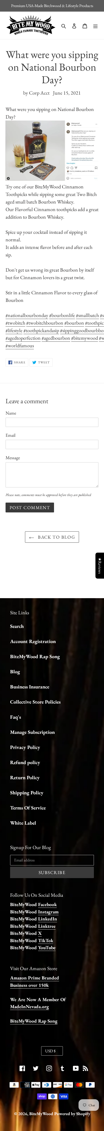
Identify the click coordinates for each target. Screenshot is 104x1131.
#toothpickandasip (41, 330)
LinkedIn (47, 919)
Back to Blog (56, 537)
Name (11, 413)
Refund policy (25, 762)
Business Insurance (29, 686)
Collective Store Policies (35, 702)
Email (10, 435)
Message (13, 457)
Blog (15, 671)
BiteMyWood (41, 1113)
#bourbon (74, 323)
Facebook (47, 904)
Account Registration (33, 641)
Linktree (47, 926)
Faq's (15, 717)
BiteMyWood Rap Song (35, 656)
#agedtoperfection (23, 338)
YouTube (47, 947)
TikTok (45, 940)
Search (17, 626)
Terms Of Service (28, 807)
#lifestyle (14, 330)
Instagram (48, 912)
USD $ (50, 1051)
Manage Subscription (32, 732)
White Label (23, 823)
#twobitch (15, 323)
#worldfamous (20, 345)
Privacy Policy (25, 747)
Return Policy (25, 777)
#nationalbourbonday (27, 315)
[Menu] (95, 25)
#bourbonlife (62, 315)
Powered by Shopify (72, 1113)
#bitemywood (84, 338)
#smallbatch (87, 315)
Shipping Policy (26, 792)
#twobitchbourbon (44, 323)
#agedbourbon (56, 338)
